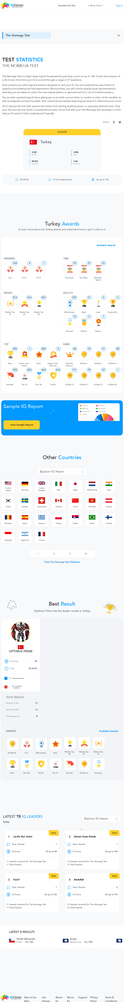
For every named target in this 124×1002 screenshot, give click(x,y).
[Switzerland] (41, 500)
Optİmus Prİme (21, 651)
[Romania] (8, 517)
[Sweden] (25, 500)
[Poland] (58, 517)
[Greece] (41, 517)
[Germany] (25, 483)
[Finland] (109, 517)
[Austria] (109, 500)
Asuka (73, 938)
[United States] (8, 483)
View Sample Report (21, 424)
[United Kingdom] (41, 483)
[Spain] (25, 517)
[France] (41, 534)
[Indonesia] (8, 534)
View (53, 833)
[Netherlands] (92, 483)
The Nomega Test (18, 35)
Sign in (119, 5)
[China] (75, 500)
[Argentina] (25, 534)
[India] (109, 483)
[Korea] (8, 500)
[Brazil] (92, 517)
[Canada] (58, 500)
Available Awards (106, 245)
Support (82, 997)
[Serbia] (75, 517)
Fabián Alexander (25, 938)
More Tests (95, 5)
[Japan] (75, 483)
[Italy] (58, 483)
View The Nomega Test (62, 562)
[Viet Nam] (92, 500)
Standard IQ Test (67, 5)
